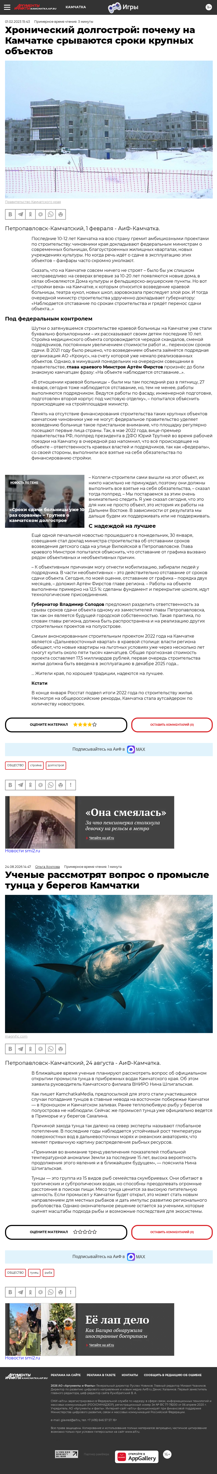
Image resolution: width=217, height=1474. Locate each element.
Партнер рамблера (96, 1454)
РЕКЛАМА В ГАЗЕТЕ (101, 1375)
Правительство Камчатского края (33, 202)
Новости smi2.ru (22, 850)
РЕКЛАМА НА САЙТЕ (66, 1375)
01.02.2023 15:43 (17, 22)
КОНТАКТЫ (130, 1375)
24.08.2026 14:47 (18, 867)
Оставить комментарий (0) (172, 725)
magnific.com (16, 1036)
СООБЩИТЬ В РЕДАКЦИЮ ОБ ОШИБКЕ (173, 1375)
